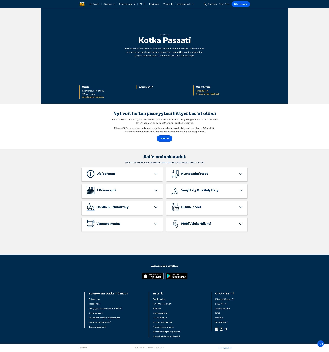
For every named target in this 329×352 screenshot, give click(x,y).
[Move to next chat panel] (320, 343)
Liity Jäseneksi (240, 4)
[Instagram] (221, 329)
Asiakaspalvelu (222, 308)
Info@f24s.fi (221, 322)
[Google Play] (176, 275)
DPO (217, 313)
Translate (212, 4)
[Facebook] (216, 329)
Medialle (219, 318)
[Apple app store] (153, 275)
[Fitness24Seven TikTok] (226, 329)
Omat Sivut (224, 4)
